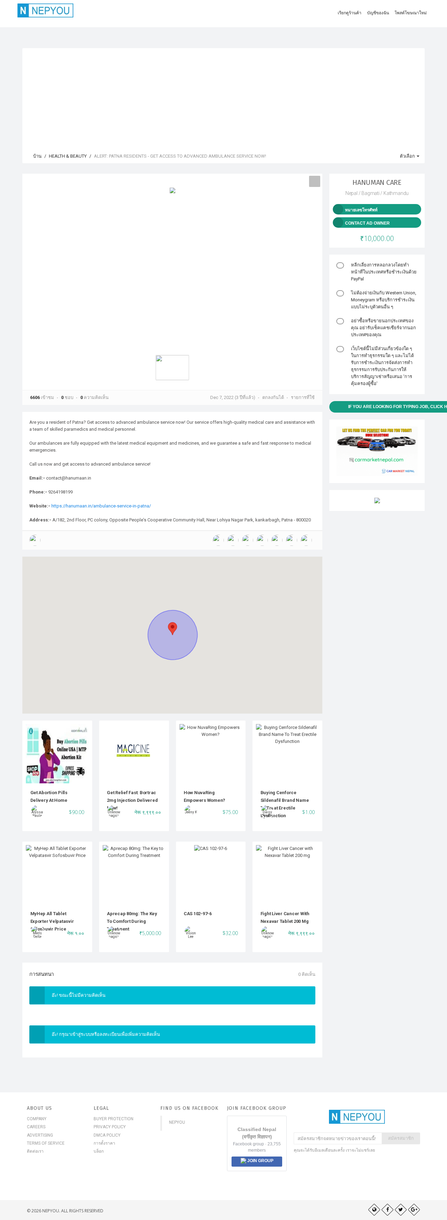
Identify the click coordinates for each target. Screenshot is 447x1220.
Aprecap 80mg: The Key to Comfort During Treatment (132, 921)
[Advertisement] (223, 97)
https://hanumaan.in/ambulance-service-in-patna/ (101, 506)
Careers (36, 1126)
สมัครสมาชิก (401, 1138)
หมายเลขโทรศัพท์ (361, 210)
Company (36, 1118)
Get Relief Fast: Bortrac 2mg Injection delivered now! (132, 800)
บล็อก (99, 1151)
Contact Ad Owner (367, 223)
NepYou (177, 1122)
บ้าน (37, 156)
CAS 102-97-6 (198, 913)
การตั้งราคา (104, 1143)
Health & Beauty (68, 156)
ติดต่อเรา (35, 1151)
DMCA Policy (107, 1135)
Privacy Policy (110, 1126)
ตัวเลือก (408, 156)
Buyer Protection (113, 1118)
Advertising (40, 1135)
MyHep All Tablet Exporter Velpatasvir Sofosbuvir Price (52, 921)
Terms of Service (46, 1143)
